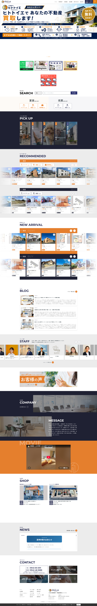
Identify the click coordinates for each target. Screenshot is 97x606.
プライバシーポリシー (23, 593)
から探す (24, 107)
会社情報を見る (23, 407)
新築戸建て (39, 596)
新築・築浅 (39, 589)
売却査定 (65, 1)
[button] (72, 165)
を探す (42, 107)
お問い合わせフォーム (29, 579)
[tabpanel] (48, 29)
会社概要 (70, 1)
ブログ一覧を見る (71, 291)
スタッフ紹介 (32, 589)
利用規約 (21, 594)
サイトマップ (22, 596)
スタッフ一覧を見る (47, 362)
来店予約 (81, 1)
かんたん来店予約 (56, 570)
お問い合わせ (76, 1)
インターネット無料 (40, 594)
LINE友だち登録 (56, 579)
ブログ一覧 (32, 593)
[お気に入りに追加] (9, 169)
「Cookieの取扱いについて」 (65, 604)
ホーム (56, 1)
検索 (75, 93)
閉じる (78, 604)
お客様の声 (32, 591)
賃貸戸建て (39, 591)
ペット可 (38, 593)
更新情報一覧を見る (71, 530)
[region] (48, 542)
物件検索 (60, 1)
